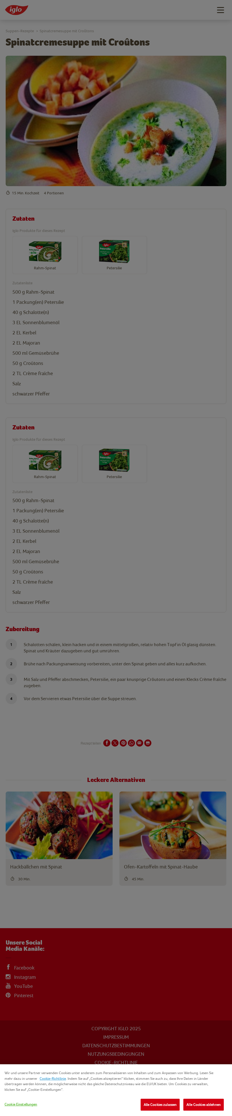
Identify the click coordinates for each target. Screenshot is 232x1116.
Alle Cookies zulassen (160, 1104)
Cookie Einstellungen (21, 1104)
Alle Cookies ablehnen (203, 1104)
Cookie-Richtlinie (53, 1078)
